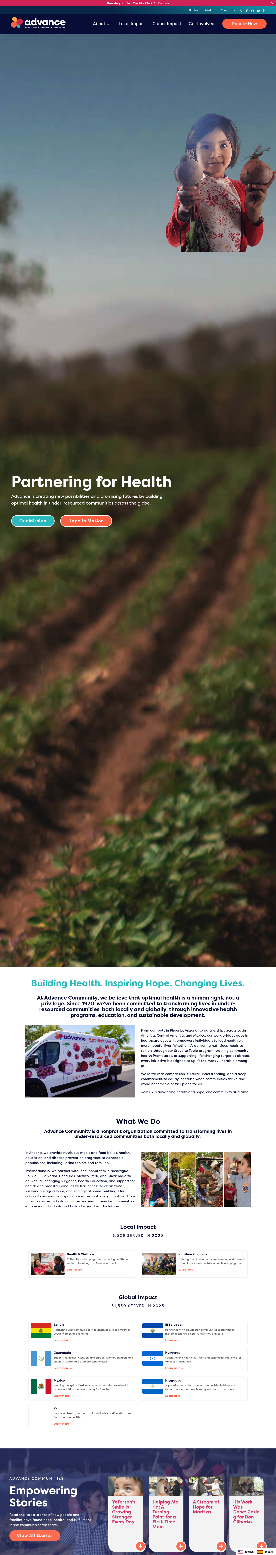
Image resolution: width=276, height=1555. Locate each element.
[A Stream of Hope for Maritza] (206, 1514)
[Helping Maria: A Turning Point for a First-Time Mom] (166, 1514)
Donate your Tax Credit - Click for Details (138, 3)
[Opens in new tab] (241, 10)
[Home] (37, 24)
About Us (102, 23)
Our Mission (33, 521)
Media (209, 10)
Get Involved (201, 23)
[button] (266, 1551)
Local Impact (132, 23)
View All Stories (35, 1535)
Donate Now (244, 23)
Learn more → (76, 1269)
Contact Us (228, 10)
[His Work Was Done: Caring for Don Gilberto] (246, 1514)
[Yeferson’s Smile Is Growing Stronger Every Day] (125, 1514)
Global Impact (166, 23)
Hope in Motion (86, 521)
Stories (193, 10)
